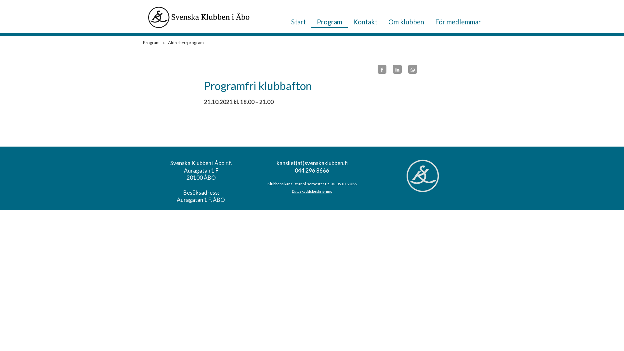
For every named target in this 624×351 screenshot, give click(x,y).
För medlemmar (458, 22)
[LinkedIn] (397, 69)
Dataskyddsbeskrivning (312, 191)
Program (329, 22)
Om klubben (406, 22)
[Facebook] (382, 69)
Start (298, 22)
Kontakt (365, 22)
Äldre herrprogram (186, 42)
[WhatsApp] (412, 69)
